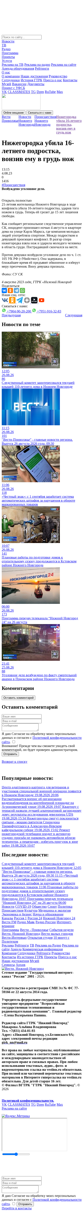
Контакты (70, 80)
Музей (6, 84)
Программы (10, 930)
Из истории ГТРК (30, 957)
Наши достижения (34, 76)
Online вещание (13, 112)
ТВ (4, 45)
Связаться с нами (39, 112)
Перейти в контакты (17, 1208)
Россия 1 (20, 918)
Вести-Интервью (14, 937)
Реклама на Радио (48, 945)
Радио (6, 49)
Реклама (8, 945)
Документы (35, 84)
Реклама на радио (37, 64)
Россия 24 (35, 918)
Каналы (7, 918)
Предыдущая (11, 315)
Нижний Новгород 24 (59, 918)
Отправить (10, 754)
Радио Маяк (26, 922)
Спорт (52, 906)
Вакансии (19, 84)
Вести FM (9, 922)
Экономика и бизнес (17, 914)
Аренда (16, 949)
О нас (6, 72)
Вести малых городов (57, 934)
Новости (8, 41)
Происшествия (12, 910)
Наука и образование (48, 914)
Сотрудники (11, 80)
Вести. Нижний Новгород (21, 934)
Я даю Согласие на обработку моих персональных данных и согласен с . (42, 738)
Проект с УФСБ (13, 88)
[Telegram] (16, 290)
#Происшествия (13, 185)
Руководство (58, 76)
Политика (65, 906)
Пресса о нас (52, 80)
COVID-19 (23, 906)
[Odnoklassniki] (10, 290)
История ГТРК (31, 80)
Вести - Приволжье (34, 930)
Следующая (73, 315)
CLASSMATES (19, 92)
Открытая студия (40, 937)
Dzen (40, 92)
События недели (61, 930)
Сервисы (8, 965)
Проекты (8, 57)
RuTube (50, 92)
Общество (39, 906)
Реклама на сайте (63, 64)
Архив (20, 965)
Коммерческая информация (42, 949)
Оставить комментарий (18, 697)
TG (33, 92)
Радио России (46, 922)
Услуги (7, 61)
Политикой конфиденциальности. (28, 1100)
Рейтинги (42, 68)
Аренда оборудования (18, 68)
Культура (30, 910)
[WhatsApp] (22, 290)
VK (4, 92)
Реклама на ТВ (12, 64)
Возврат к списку (14, 761)
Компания (9, 953)
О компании (11, 76)
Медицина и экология (54, 910)
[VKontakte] (4, 290)
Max (60, 92)
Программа (10, 53)
